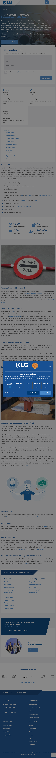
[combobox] (50, 366)
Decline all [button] (33, 392)
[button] (9, 393)
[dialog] (28, 379)
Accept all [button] (45, 392)
